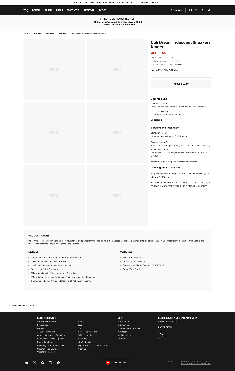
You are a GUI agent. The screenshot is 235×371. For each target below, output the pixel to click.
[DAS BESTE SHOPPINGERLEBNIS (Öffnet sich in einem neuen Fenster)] (162, 335)
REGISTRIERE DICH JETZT (151, 3)
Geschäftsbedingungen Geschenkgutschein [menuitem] (48, 350)
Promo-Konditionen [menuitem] (46, 342)
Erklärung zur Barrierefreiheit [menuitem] (50, 345)
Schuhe (62, 33)
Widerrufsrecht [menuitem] (85, 335)
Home (27, 33)
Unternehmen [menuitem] (124, 325)
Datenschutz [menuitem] (43, 328)
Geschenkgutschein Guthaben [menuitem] (51, 335)
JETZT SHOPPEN (107, 25)
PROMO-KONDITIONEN (125, 25)
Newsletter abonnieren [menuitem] (168, 321)
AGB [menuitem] (80, 328)
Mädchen (49, 33)
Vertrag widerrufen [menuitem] (46, 321)
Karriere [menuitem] (121, 338)
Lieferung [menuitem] (82, 338)
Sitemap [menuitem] (82, 349)
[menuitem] (36, 10)
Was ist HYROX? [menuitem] (125, 321)
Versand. (181, 64)
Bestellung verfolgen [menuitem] (87, 332)
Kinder (37, 33)
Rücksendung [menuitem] (43, 325)
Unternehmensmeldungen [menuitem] (129, 328)
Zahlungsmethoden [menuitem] (46, 332)
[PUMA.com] (25, 10)
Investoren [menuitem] (122, 332)
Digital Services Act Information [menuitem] (93, 345)
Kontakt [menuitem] (81, 321)
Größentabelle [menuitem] (84, 342)
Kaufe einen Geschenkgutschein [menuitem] (52, 338)
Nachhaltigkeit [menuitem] (124, 335)
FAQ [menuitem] (80, 325)
